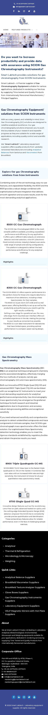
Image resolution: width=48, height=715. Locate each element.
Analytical (10, 546)
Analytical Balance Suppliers (20, 577)
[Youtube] (34, 11)
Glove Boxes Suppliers (16, 592)
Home (5, 37)
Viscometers (31, 152)
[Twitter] (29, 11)
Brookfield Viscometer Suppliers (22, 582)
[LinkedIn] (19, 11)
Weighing (10, 561)
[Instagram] (24, 11)
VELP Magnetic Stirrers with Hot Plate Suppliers (25, 613)
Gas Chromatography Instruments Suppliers (23, 599)
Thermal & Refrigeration (17, 551)
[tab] (24, 262)
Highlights (8, 262)
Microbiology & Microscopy (19, 556)
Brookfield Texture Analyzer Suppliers (25, 587)
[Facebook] (14, 11)
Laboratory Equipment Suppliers (22, 606)
